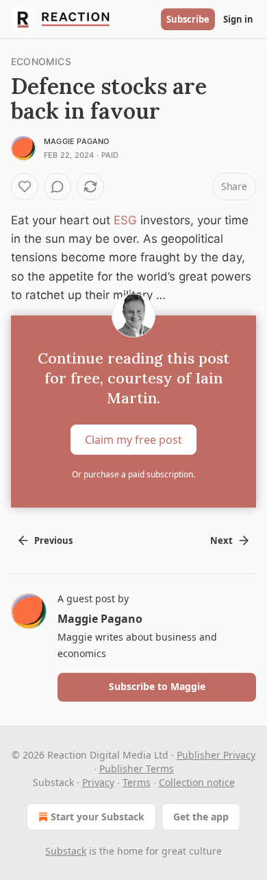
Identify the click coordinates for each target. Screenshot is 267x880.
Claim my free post (133, 439)
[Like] (24, 186)
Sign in (238, 19)
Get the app (201, 816)
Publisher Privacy (216, 754)
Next (221, 540)
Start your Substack (97, 816)
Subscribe (187, 19)
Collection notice (197, 782)
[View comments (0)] (57, 186)
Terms (137, 782)
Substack (65, 850)
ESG (125, 220)
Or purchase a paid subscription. (133, 474)
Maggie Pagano (77, 141)
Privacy (98, 782)
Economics (41, 61)
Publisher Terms (136, 768)
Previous (53, 540)
